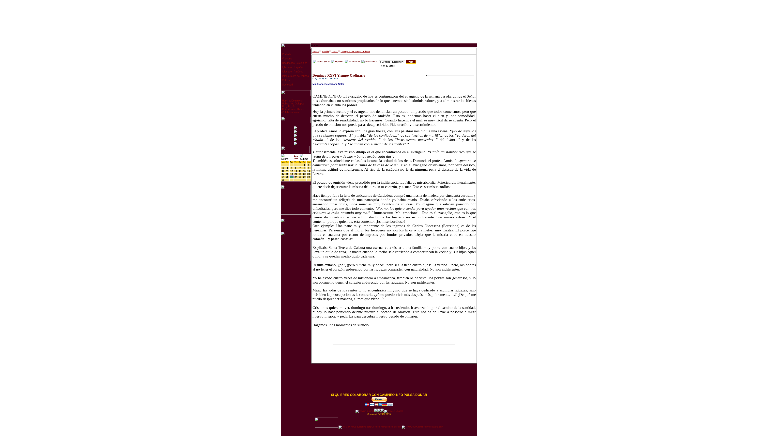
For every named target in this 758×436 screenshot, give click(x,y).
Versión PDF (371, 62)
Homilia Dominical (292, 100)
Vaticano (286, 58)
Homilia (325, 51)
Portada (286, 54)
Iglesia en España (292, 67)
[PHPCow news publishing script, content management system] (370, 427)
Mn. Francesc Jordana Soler (328, 84)
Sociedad (287, 84)
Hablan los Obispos (293, 103)
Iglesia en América (292, 71)
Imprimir (339, 62)
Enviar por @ (323, 62)
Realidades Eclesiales (294, 62)
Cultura (285, 80)
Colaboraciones (291, 112)
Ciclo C (335, 51)
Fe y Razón (288, 106)
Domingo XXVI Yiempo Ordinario (355, 51)
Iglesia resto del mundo (295, 75)
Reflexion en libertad (293, 109)
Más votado (354, 62)
